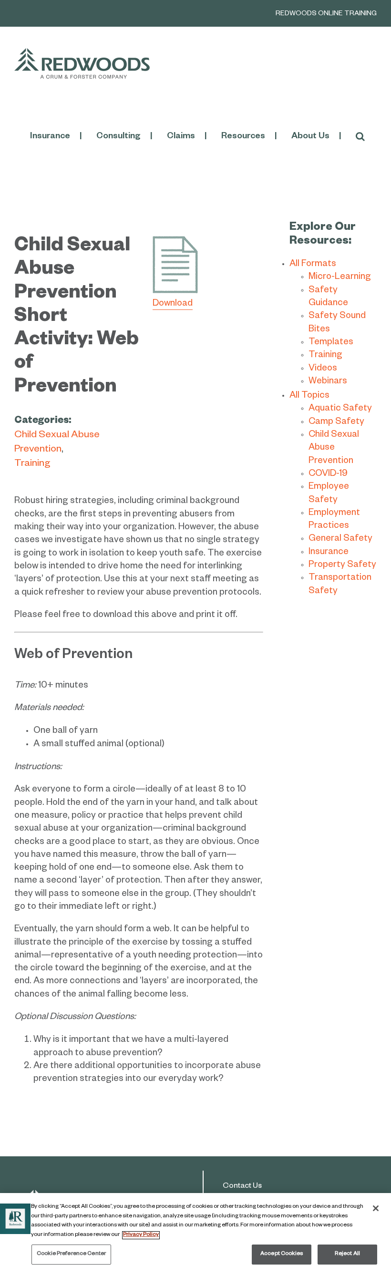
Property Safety (342, 566)
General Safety (340, 540)
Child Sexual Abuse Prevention (334, 449)
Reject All (347, 1254)
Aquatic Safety (340, 409)
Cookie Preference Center (71, 1254)
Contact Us (242, 1187)
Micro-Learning (340, 278)
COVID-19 (328, 475)
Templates (331, 343)
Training (32, 464)
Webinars (328, 382)
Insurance (329, 553)
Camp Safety (336, 423)
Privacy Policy (141, 1235)
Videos (323, 369)
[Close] (375, 1208)
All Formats (312, 265)
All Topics (309, 396)
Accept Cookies (281, 1254)
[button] (360, 137)
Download (173, 304)
